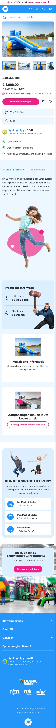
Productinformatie (13, 169)
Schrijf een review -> (17, 665)
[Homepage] (5, 9)
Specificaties (38, 169)
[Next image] (50, 39)
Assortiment (15, 17)
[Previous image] (6, 39)
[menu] (13, 9)
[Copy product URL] (43, 101)
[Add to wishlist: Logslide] (50, 101)
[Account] (37, 9)
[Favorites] (43, 9)
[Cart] (50, 9)
